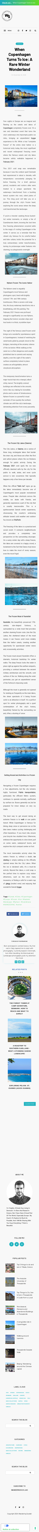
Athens (12, 1392)
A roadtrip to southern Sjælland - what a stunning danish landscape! (19, 1050)
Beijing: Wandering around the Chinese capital (24, 1366)
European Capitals (12, 1398)
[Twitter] (17, 1244)
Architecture (10, 1445)
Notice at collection (11, 1529)
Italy (28, 1398)
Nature (20, 1450)
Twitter (26, 914)
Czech (27, 1392)
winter (19, 905)
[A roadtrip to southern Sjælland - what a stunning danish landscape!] (19, 1030)
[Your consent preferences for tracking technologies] (35, 1528)
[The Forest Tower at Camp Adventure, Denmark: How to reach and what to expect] (19, 987)
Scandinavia (26, 902)
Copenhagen (27, 897)
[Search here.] (35, 31)
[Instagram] (23, 1507)
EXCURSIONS (9, 1447)
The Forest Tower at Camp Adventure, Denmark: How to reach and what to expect (20, 1008)
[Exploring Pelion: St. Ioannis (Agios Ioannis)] (19, 1070)
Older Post (29, 1104)
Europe (7, 899)
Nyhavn (17, 902)
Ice (20, 899)
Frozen (14, 899)
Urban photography (23, 1403)
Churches (19, 1445)
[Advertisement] (19, 1143)
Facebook (14, 914)
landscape (8, 902)
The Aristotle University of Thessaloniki (21, 1281)
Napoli (20, 1401)
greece (8, 1406)
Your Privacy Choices (17, 1526)
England (15, 1395)
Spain (25, 1401)
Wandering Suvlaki (25, 1514)
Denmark (8, 1395)
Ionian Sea (22, 1398)
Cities (18, 897)
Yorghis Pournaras (19, 941)
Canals (19, 44)
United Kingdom (10, 1403)
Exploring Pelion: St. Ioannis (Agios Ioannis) (19, 1087)
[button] (8, 30)
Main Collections (11, 1401)
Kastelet (27, 899)
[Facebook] (11, 1244)
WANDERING (9, 905)
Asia (7, 1392)
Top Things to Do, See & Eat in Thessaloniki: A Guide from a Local (25, 1295)
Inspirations (19, 1447)
